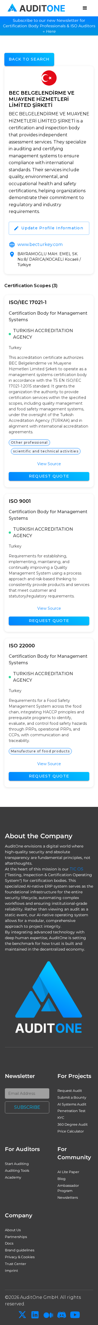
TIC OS (76, 869)
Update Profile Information (52, 228)
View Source (49, 463)
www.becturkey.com (40, 244)
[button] (85, 8)
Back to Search (29, 59)
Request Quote (49, 476)
